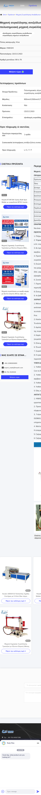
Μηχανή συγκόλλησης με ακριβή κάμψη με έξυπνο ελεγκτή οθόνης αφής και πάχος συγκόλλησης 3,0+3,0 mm (15, 293)
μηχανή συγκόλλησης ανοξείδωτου (28, 15)
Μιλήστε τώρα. (15, 72)
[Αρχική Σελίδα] (8, 5)
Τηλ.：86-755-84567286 (12, 737)
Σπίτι (22, 6)
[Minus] (38, 743)
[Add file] (2, 791)
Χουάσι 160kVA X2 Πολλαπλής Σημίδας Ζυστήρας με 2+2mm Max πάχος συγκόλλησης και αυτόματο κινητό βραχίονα (15, 595)
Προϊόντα (33, 6)
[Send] (38, 791)
